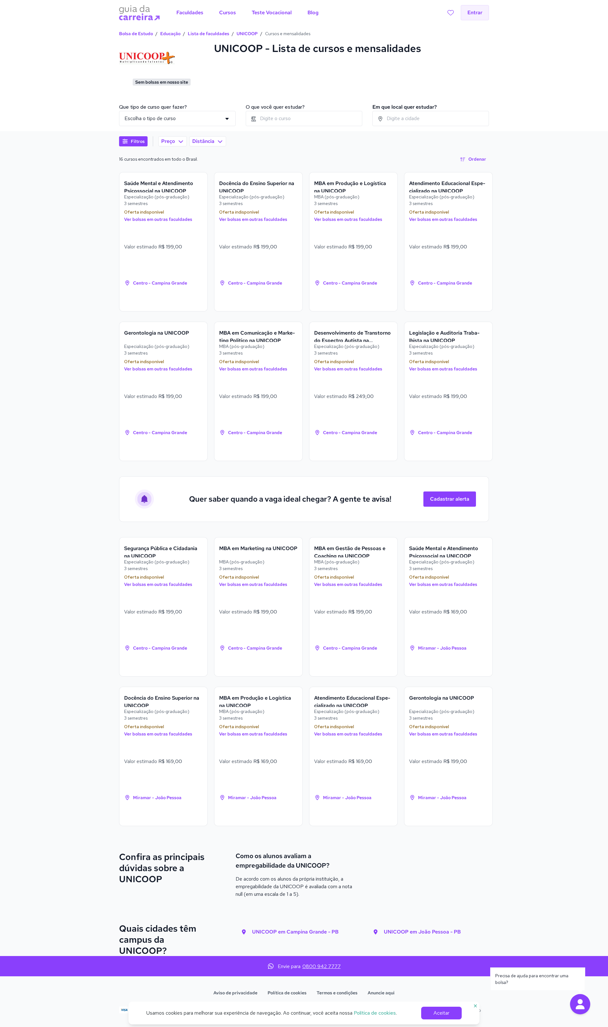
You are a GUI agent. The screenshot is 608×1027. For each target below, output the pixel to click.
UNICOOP (247, 33)
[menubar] (247, 12)
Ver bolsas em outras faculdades (158, 219)
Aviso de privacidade (235, 993)
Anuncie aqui (381, 993)
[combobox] (304, 118)
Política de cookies (287, 993)
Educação (170, 33)
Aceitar (441, 1013)
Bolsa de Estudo (136, 33)
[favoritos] (450, 12)
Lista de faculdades (208, 33)
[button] (580, 1004)
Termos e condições (337, 993)
